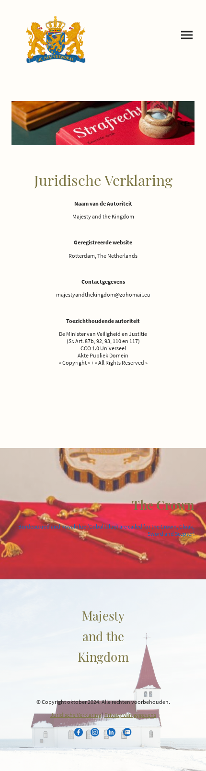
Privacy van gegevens (130, 714)
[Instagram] (95, 732)
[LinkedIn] (111, 732)
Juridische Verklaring (75, 714)
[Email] (127, 732)
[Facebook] (78, 732)
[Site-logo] (55, 39)
